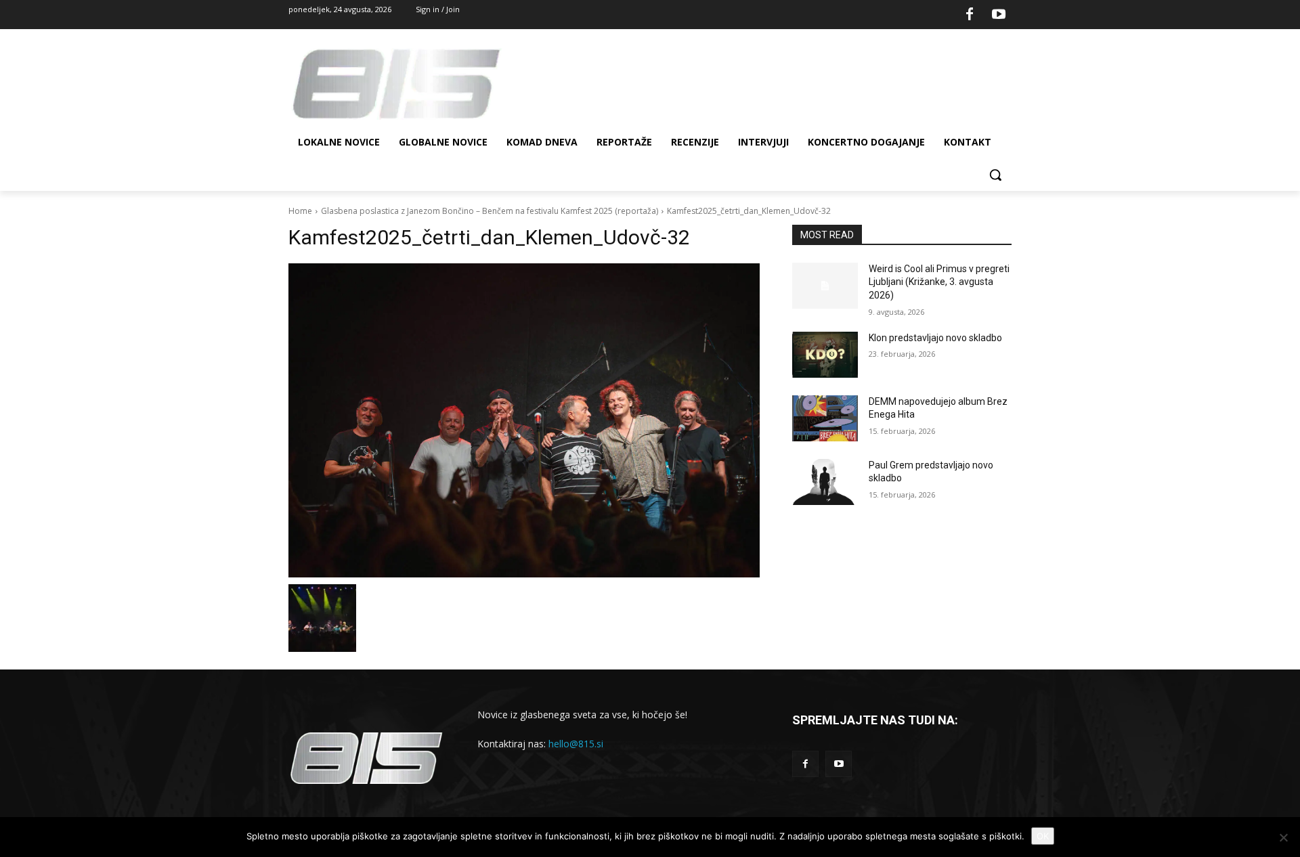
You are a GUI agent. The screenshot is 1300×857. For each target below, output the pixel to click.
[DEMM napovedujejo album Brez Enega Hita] (825, 418)
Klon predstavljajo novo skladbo (935, 337)
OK (1043, 836)
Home (300, 211)
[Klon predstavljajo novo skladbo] (825, 355)
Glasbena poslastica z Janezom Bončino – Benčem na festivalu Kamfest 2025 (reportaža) (489, 211)
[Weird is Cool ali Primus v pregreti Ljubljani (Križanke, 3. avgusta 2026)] (825, 286)
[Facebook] (969, 15)
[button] (995, 174)
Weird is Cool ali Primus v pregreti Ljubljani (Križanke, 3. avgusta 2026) (939, 282)
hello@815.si (575, 743)
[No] (1283, 837)
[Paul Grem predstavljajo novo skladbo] (825, 482)
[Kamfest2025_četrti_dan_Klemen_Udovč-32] (524, 420)
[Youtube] (999, 15)
